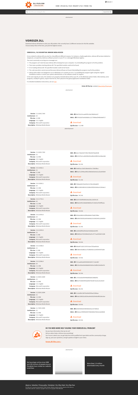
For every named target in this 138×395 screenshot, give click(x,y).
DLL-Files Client (60, 385)
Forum (86, 6)
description (101, 86)
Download (77, 122)
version (95, 86)
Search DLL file (107, 12)
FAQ (90, 6)
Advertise (35, 385)
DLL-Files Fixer (70, 385)
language (109, 86)
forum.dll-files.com (53, 342)
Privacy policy (43, 385)
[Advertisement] (69, 28)
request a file (78, 6)
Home (57, 6)
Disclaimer (51, 385)
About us (28, 385)
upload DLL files (66, 6)
